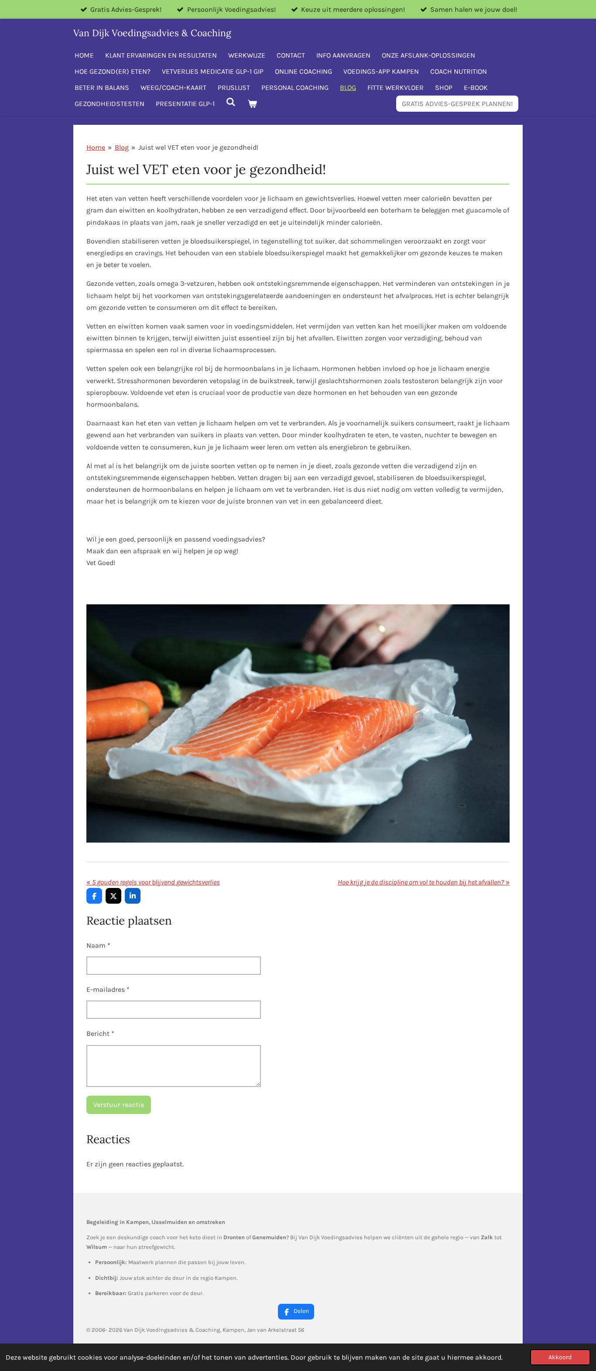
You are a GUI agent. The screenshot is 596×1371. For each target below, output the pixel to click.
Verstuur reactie (118, 1104)
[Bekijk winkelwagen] (251, 104)
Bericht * (100, 1033)
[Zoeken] (230, 102)
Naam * (98, 945)
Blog (122, 147)
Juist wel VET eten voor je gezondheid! (198, 147)
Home (95, 147)
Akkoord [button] (560, 1357)
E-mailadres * (108, 989)
